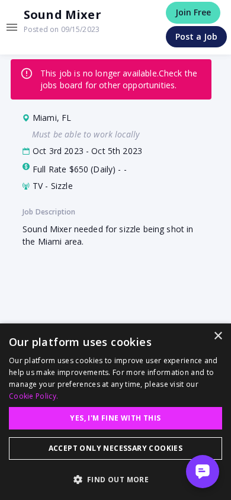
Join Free (193, 12)
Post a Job (196, 36)
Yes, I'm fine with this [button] (115, 418)
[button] (115, 479)
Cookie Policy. (33, 396)
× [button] (217, 336)
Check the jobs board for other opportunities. (118, 79)
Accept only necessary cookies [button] (116, 448)
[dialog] (115, 411)
